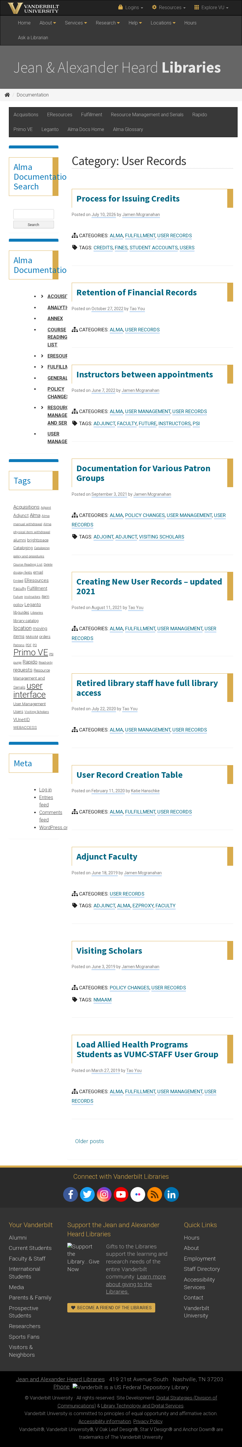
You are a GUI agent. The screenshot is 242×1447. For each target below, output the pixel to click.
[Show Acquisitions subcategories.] (42, 296)
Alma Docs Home (86, 129)
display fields (22, 572)
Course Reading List (57, 337)
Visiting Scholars (36, 712)
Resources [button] (170, 7)
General (58, 378)
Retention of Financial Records (136, 292)
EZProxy (143, 906)
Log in (45, 790)
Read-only (46, 662)
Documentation (33, 95)
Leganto (50, 129)
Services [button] (74, 23)
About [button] (46, 23)
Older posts (89, 1141)
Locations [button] (162, 23)
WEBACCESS (25, 727)
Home (26, 25)
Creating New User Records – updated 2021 (149, 586)
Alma (35, 515)
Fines (121, 248)
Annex (55, 318)
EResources (59, 114)
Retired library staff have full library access (147, 687)
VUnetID (21, 719)
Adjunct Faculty (107, 856)
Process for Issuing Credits (128, 198)
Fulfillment (91, 114)
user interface (29, 690)
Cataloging (23, 548)
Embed (18, 581)
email (38, 572)
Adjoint (46, 508)
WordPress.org (55, 827)
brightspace (37, 540)
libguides (21, 612)
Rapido (199, 114)
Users (18, 711)
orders (44, 636)
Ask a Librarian (33, 37)
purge (17, 662)
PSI (51, 654)
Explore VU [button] (212, 7)
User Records (174, 235)
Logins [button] (131, 7)
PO (35, 645)
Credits (103, 248)
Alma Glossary (128, 129)
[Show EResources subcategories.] (42, 355)
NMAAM (32, 637)
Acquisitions (26, 114)
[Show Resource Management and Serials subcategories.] (42, 407)
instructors (32, 597)
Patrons (18, 645)
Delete (48, 565)
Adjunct (21, 515)
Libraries (36, 613)
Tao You (137, 308)
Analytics (60, 307)
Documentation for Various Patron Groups (143, 472)
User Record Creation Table (129, 774)
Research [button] (106, 23)
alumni (19, 540)
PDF (29, 645)
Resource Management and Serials (147, 114)
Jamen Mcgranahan (141, 214)
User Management (29, 704)
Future (18, 597)
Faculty (19, 588)
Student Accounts (154, 248)
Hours (190, 23)
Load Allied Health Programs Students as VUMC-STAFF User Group (147, 1049)
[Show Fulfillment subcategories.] (42, 366)
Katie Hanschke (145, 790)
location (22, 628)
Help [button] (134, 23)
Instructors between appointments (144, 374)
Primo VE (23, 129)
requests (22, 670)
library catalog (26, 620)
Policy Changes (58, 393)
